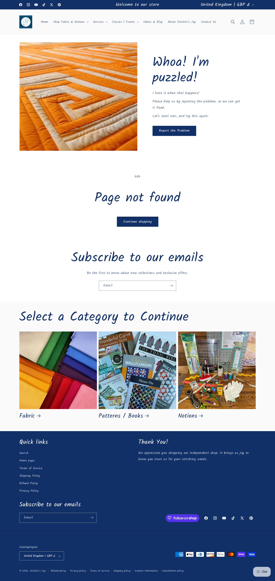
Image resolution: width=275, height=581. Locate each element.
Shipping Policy (29, 475)
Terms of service (99, 571)
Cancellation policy (172, 571)
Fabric (27, 416)
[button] (70, 21)
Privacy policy (78, 571)
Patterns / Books (121, 416)
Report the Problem (174, 130)
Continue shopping (137, 221)
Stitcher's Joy (38, 571)
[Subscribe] (171, 286)
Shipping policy (122, 571)
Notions (187, 416)
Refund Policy (28, 483)
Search (24, 453)
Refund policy (58, 571)
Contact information (146, 571)
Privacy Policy (28, 491)
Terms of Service (30, 468)
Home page (26, 460)
